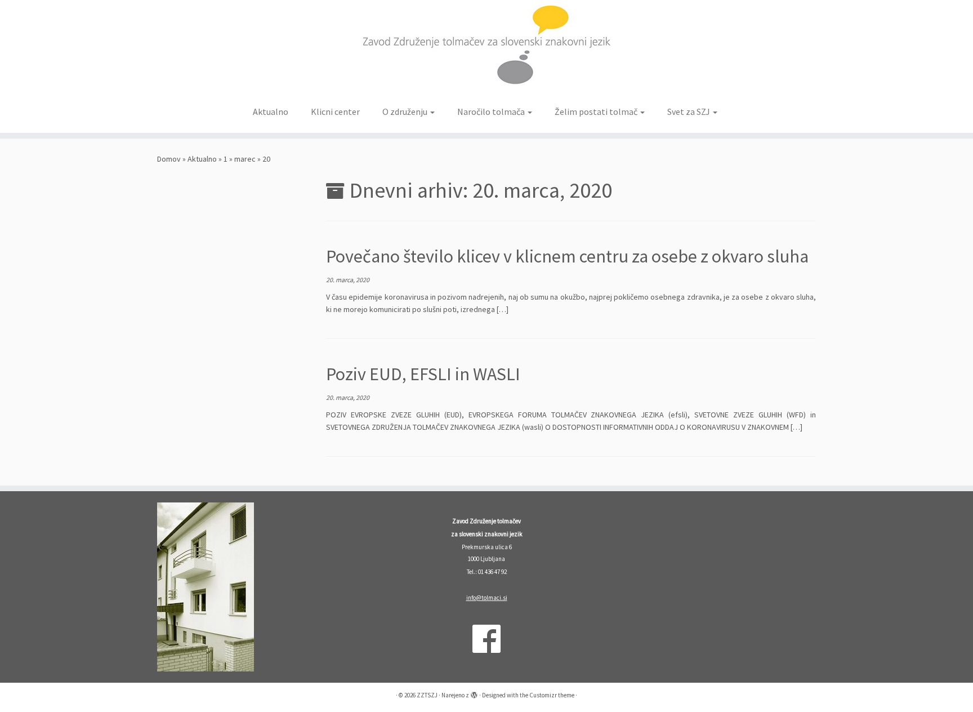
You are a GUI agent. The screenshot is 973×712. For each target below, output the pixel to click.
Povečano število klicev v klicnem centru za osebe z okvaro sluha (567, 256)
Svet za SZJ (689, 111)
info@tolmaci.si (486, 598)
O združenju (405, 111)
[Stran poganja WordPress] (474, 693)
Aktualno (270, 111)
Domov (169, 159)
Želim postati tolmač (597, 111)
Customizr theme (551, 695)
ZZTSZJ (427, 695)
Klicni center (335, 111)
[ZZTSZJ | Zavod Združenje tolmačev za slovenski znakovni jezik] (486, 50)
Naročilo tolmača (491, 111)
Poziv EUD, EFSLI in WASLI (423, 374)
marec (245, 159)
